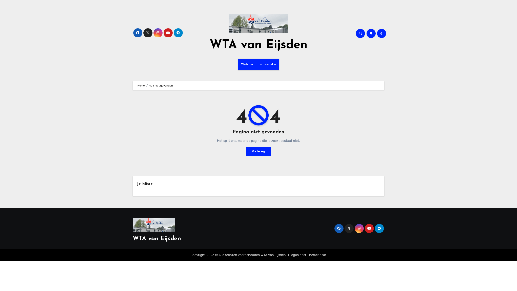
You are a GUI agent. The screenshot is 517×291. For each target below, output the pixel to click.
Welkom (247, 64)
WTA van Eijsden (258, 45)
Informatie (267, 64)
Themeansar (316, 255)
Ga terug (258, 151)
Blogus (293, 255)
